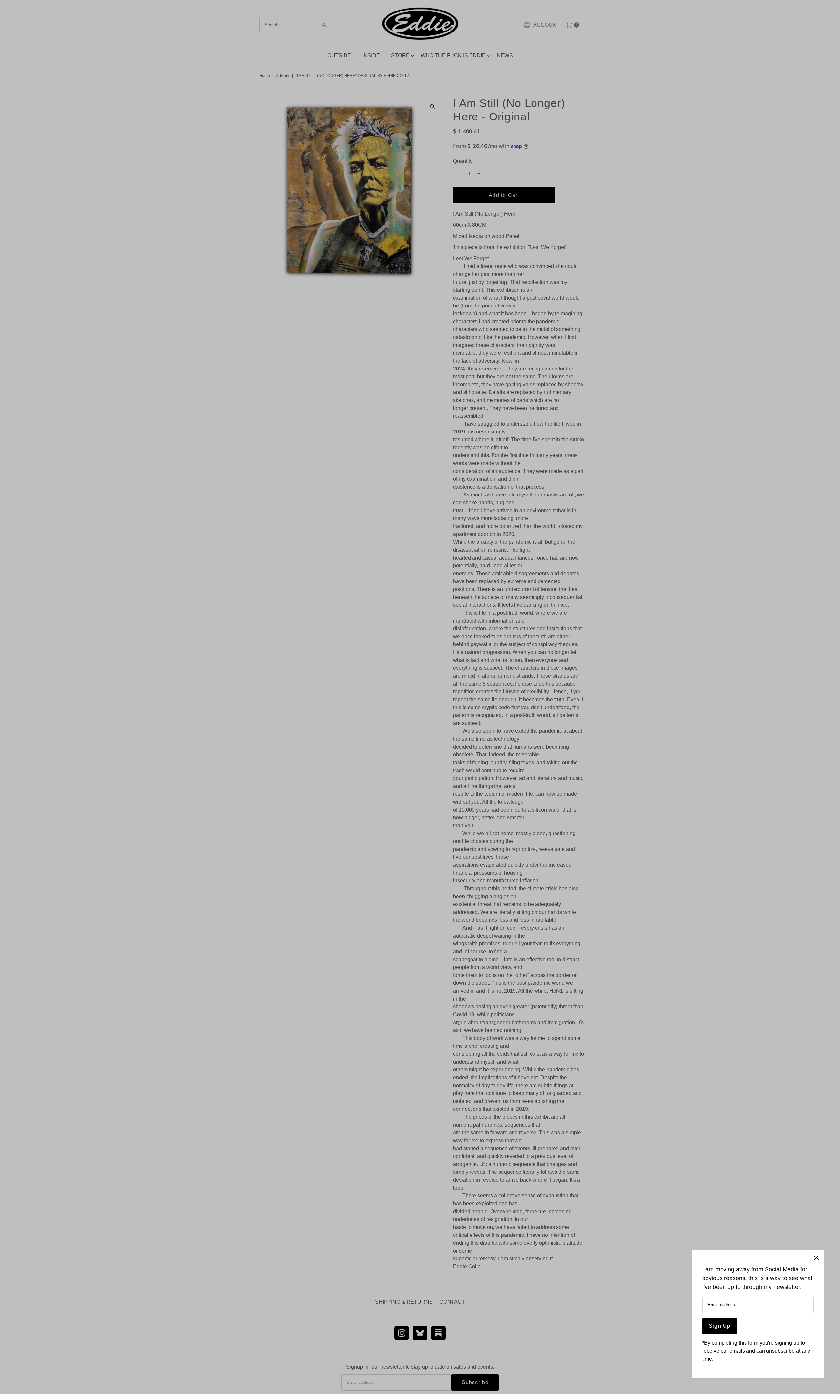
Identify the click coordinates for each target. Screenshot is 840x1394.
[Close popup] (816, 1257)
